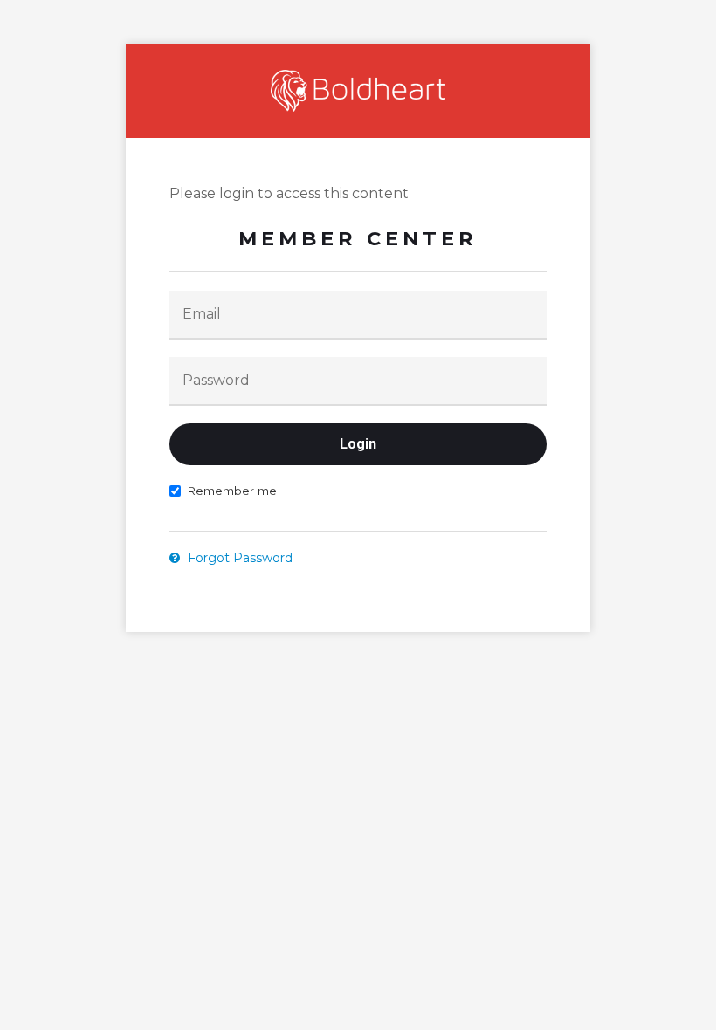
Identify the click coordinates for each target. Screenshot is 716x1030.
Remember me (232, 491)
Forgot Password (238, 558)
